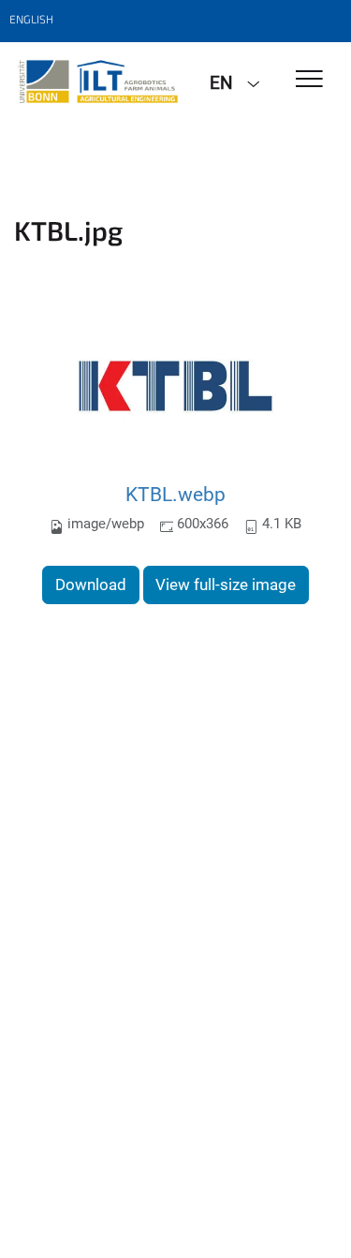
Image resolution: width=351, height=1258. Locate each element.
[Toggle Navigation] (309, 80)
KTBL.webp (175, 494)
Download (90, 584)
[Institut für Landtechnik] (98, 81)
